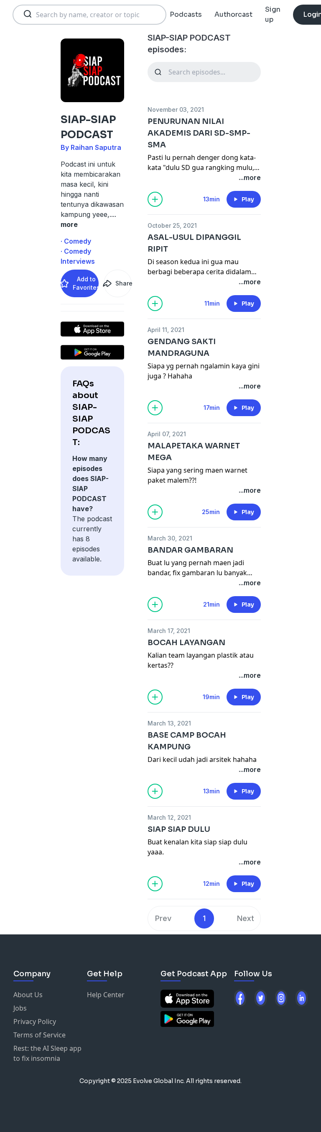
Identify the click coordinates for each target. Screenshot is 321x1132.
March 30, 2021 (170, 538)
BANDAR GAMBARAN (190, 550)
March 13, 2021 (169, 723)
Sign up (272, 14)
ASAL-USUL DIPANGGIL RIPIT (194, 243)
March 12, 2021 (169, 817)
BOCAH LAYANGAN (186, 642)
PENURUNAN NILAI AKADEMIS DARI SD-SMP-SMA (199, 133)
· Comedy (76, 241)
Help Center (106, 994)
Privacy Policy (34, 1021)
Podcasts (186, 14)
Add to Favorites (86, 283)
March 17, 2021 (169, 630)
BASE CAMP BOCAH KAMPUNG (187, 741)
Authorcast (233, 14)
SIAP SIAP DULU (179, 829)
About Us (28, 994)
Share (123, 283)
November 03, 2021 (176, 109)
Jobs (20, 1008)
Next (245, 918)
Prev (163, 918)
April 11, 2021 (166, 329)
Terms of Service (39, 1034)
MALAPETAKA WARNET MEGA (194, 451)
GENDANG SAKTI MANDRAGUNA (182, 347)
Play (248, 199)
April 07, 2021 (167, 433)
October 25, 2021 (172, 225)
